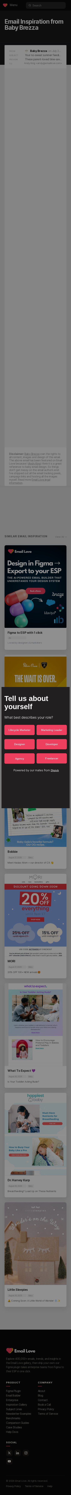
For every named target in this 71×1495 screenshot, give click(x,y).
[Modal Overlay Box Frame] (36, 747)
